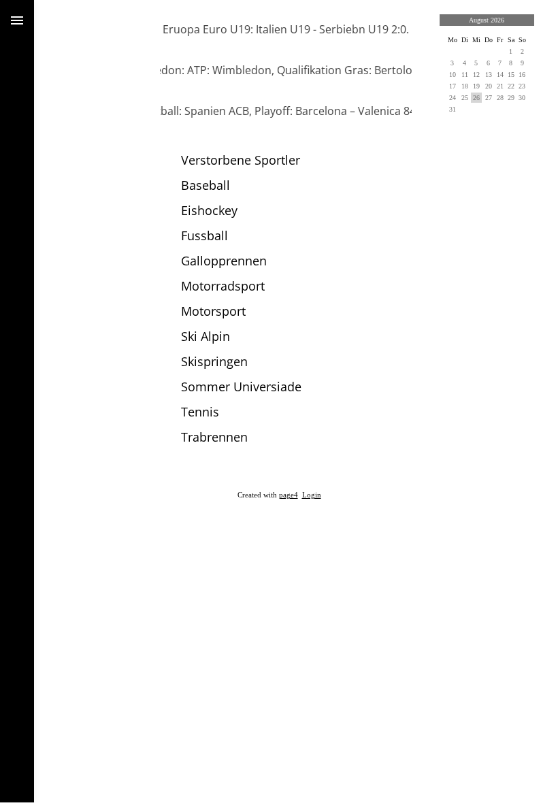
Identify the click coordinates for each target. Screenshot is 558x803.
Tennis (200, 412)
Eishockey (209, 210)
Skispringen (214, 361)
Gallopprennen (224, 260)
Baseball (205, 185)
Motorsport (213, 311)
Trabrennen (214, 437)
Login (311, 495)
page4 (288, 495)
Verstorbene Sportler (240, 160)
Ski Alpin (205, 336)
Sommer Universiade (241, 386)
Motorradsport (223, 286)
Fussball (204, 235)
